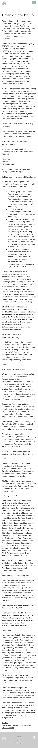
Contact (19, 737)
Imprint (19, 741)
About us (19, 739)
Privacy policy (19, 743)
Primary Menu (33, 2)
